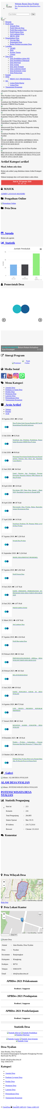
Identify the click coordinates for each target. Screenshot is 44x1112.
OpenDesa (6, 1107)
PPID (7, 77)
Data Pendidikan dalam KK (20, 58)
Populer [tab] (8, 411)
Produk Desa (10, 392)
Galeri (8, 772)
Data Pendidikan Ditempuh (19, 61)
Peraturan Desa (10, 394)
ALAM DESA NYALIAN (15, 782)
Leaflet (23, 900)
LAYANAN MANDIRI (16, 194)
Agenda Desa (10, 388)
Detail (13, 935)
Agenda (8, 233)
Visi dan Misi (14, 40)
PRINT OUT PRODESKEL (20, 79)
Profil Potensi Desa (17, 32)
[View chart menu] (40, 249)
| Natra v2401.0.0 (33, 1107)
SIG (6, 81)
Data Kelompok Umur (18, 71)
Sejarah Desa (14, 26)
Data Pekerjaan (15, 63)
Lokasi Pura (14, 85)
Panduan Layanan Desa (13, 390)
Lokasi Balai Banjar (17, 83)
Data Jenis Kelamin (17, 67)
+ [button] (4, 881)
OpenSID (40, 900)
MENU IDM (14, 36)
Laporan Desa (10, 396)
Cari (33, 14)
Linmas (12, 54)
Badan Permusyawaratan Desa (21, 44)
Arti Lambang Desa (17, 34)
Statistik (9, 242)
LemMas (8, 46)
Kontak (8, 75)
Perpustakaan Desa (12, 398)
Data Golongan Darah (18, 69)
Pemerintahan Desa (12, 38)
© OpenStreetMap (31, 900)
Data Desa (9, 56)
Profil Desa (9, 24)
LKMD (12, 48)
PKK (12, 50)
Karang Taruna (15, 52)
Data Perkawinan (16, 73)
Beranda (8, 22)
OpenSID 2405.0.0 (19, 1107)
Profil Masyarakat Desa (18, 30)
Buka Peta (4, 902)
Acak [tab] (7, 414)
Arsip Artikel (12, 404)
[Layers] (40, 882)
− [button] (4, 885)
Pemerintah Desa (16, 42)
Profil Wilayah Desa (17, 28)
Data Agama (14, 65)
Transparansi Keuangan (13, 87)
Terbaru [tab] (8, 409)
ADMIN (4, 194)
